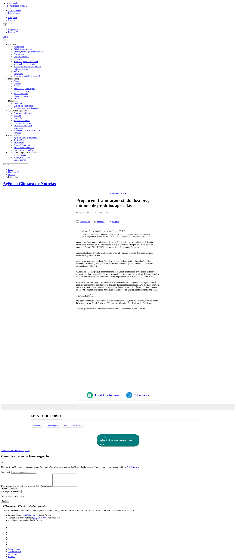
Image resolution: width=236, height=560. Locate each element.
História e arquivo (21, 96)
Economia (18, 59)
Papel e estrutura (21, 93)
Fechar (5, 501)
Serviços (17, 83)
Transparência (20, 155)
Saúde (16, 71)
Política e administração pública (27, 66)
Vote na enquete (141, 395)
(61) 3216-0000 (40, 518)
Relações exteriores (22, 69)
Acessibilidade (14, 10)
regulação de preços (72, 426)
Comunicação (14, 172)
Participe (17, 133)
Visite (16, 98)
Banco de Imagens (22, 145)
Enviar (4, 489)
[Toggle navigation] (4, 39)
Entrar (5, 37)
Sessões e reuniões (22, 120)
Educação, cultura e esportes (26, 61)
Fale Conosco (14, 13)
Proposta (100, 222)
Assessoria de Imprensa (24, 147)
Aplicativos (13, 554)
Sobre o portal (14, 549)
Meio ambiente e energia (24, 64)
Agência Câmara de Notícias (26, 138)
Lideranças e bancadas (23, 106)
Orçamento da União (23, 125)
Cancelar (13, 489)
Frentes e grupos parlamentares (27, 108)
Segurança (18, 74)
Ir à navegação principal (17, 6)
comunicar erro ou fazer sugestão (15, 450)
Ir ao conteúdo (13, 3)
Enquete (115, 222)
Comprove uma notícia (23, 150)
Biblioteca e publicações (24, 88)
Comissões (18, 118)
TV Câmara (19, 143)
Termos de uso (14, 551)
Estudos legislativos (22, 123)
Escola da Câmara (21, 91)
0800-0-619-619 (30, 515)
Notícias (11, 174)
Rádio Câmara (20, 140)
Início (10, 169)
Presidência (18, 86)
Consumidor (19, 54)
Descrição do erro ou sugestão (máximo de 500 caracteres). (26, 486)
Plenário (17, 115)
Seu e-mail (5, 472)
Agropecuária (19, 47)
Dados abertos (20, 160)
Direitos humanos (21, 56)
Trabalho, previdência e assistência (28, 76)
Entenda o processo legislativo (27, 130)
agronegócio (53, 426)
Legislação (18, 128)
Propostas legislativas (23, 113)
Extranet (11, 556)
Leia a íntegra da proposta (107, 395)
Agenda (17, 81)
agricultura (37, 426)
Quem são (18, 103)
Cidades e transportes (23, 49)
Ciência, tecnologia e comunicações (29, 52)
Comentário (85, 222)
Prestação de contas (22, 157)
